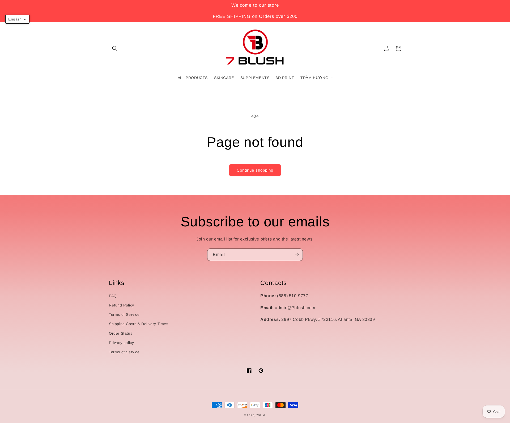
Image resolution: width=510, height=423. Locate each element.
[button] (115, 48)
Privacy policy (121, 343)
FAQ (113, 296)
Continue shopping (255, 170)
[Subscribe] (297, 254)
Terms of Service (124, 314)
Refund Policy (121, 305)
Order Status (120, 333)
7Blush (261, 415)
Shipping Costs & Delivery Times (138, 324)
